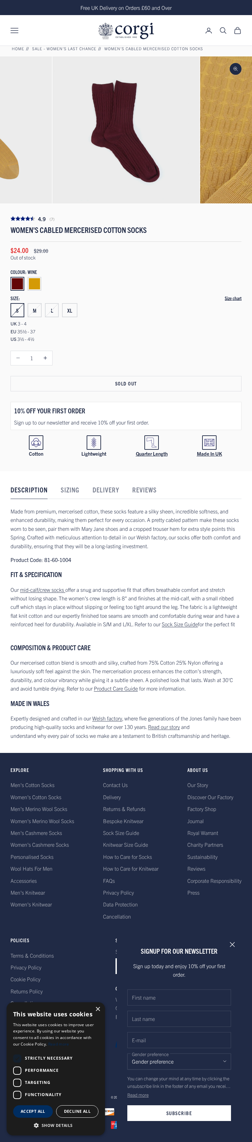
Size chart (233, 298)
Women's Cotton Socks (35, 797)
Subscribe (179, 1113)
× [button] (97, 1009)
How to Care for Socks (127, 856)
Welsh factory (107, 718)
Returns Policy (26, 991)
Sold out (126, 383)
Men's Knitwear (27, 892)
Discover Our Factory (210, 797)
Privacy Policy (118, 892)
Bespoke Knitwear (123, 821)
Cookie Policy (25, 979)
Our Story (197, 784)
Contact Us (115, 784)
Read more (138, 1095)
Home (18, 48)
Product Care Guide (116, 688)
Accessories (23, 880)
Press (193, 892)
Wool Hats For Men (31, 868)
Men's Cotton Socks (32, 784)
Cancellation (117, 916)
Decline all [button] (77, 1111)
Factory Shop (201, 808)
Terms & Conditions (32, 955)
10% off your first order (49, 410)
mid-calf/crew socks (42, 589)
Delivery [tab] (106, 490)
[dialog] (56, 1068)
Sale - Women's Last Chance (64, 48)
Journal (195, 821)
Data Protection (120, 904)
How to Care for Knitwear (130, 868)
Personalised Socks (31, 856)
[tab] (29, 491)
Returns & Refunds (124, 808)
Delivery (112, 797)
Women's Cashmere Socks (39, 844)
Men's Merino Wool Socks (38, 808)
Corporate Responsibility (214, 880)
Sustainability (202, 856)
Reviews (196, 868)
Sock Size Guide (180, 624)
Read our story (164, 726)
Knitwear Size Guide (125, 844)
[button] (55, 1125)
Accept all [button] (33, 1111)
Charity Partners (205, 844)
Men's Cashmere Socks (36, 832)
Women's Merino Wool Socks (42, 821)
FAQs (109, 880)
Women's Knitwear (31, 904)
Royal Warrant (202, 832)
